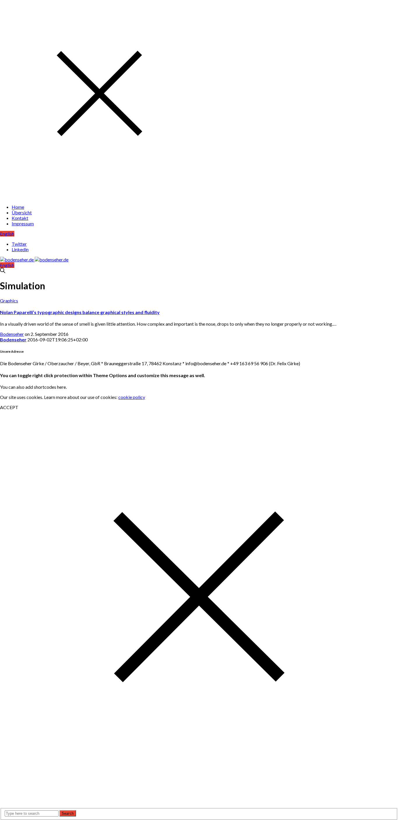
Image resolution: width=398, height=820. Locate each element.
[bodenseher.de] (34, 259)
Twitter (19, 244)
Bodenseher (12, 334)
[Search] (2, 271)
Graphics (9, 300)
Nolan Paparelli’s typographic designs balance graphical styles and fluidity (80, 312)
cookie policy (131, 397)
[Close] (99, 196)
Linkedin (20, 249)
